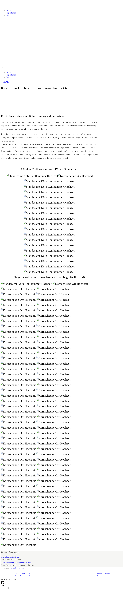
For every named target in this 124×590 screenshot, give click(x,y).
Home (8, 10)
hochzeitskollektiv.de (17, 568)
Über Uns (10, 15)
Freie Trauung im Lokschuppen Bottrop (16, 562)
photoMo (5, 82)
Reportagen (11, 13)
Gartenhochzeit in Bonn (10, 557)
